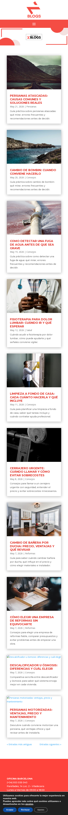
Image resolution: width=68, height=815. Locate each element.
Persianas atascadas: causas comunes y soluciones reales (29, 99)
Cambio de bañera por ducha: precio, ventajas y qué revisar (32, 546)
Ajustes (40, 810)
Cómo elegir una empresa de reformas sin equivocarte (32, 620)
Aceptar (9, 810)
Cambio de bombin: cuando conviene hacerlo (33, 171)
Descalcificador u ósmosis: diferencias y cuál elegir (34, 667)
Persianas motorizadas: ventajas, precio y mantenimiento (31, 713)
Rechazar (25, 810)
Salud (29, 330)
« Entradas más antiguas (19, 744)
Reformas (30, 553)
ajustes (29, 804)
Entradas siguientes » (50, 744)
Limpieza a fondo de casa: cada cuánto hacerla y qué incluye (34, 397)
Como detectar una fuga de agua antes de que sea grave (32, 244)
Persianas (31, 106)
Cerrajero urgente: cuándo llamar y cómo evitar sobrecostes (30, 472)
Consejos (31, 177)
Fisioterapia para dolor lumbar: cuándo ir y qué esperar (31, 323)
